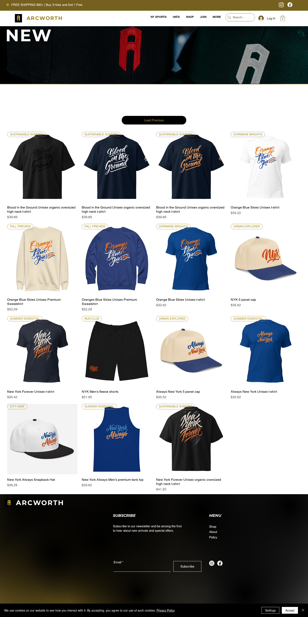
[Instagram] (281, 4)
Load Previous (154, 120)
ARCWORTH (40, 503)
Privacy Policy (166, 610)
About (213, 532)
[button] (282, 18)
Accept (289, 610)
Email (117, 562)
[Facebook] (290, 4)
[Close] (302, 610)
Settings (270, 610)
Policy (213, 537)
